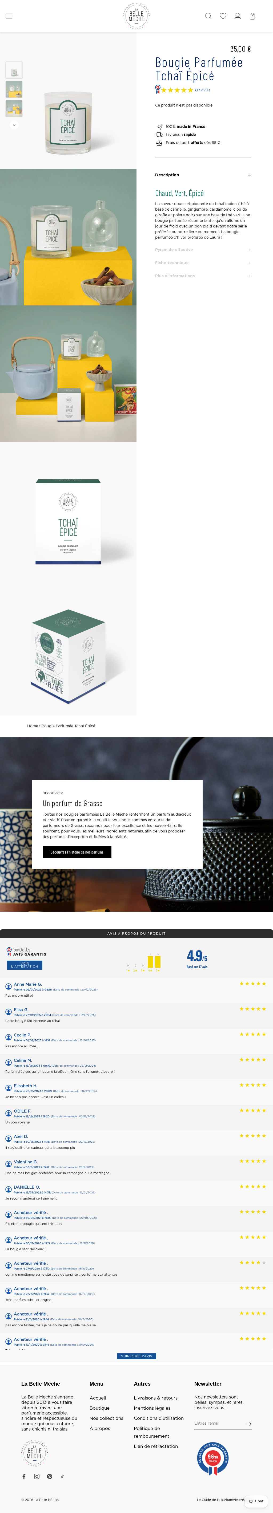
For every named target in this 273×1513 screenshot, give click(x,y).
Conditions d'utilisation (159, 1418)
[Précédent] (14, 54)
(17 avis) (202, 90)
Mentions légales (152, 1408)
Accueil (98, 1398)
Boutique (100, 1408)
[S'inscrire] (249, 1424)
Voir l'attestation (24, 965)
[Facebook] (24, 1476)
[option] (14, 71)
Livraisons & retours (156, 1398)
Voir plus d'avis (136, 1356)
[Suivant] (14, 125)
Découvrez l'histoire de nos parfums (77, 852)
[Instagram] (36, 1476)
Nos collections (106, 1418)
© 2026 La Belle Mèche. (40, 1500)
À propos (100, 1428)
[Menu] (9, 16)
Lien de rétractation (156, 1446)
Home (32, 726)
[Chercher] (208, 16)
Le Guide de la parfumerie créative (224, 1500)
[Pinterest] (49, 1476)
